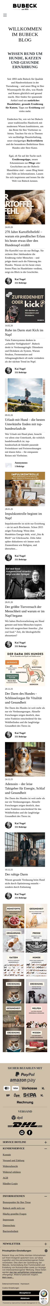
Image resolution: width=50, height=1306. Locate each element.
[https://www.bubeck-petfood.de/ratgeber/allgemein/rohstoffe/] (13, 916)
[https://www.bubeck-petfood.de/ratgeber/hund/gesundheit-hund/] (13, 1015)
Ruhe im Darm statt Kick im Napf (24, 332)
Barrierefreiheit (10, 1231)
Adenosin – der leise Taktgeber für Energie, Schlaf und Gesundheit (25, 788)
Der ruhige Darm (16, 874)
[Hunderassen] (36, 965)
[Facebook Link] (29, 1132)
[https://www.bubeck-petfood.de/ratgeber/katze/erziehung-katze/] (13, 991)
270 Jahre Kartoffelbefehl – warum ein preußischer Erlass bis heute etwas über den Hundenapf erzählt (25, 238)
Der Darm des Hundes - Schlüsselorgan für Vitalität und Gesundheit (23, 698)
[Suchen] (27, 15)
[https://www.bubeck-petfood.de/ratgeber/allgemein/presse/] (36, 940)
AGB (5, 1177)
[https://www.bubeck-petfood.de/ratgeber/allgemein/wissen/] (36, 1040)
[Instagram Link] (22, 1132)
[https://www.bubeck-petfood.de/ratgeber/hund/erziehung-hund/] (36, 991)
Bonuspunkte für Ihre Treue (17, 1202)
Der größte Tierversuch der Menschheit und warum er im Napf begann (25, 611)
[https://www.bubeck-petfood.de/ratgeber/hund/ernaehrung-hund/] (13, 940)
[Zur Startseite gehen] (25, 7)
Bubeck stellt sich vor (14, 1208)
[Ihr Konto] (39, 15)
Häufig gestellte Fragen (14, 1213)
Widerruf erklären (12, 1172)
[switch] (43, 1302)
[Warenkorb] (45, 15)
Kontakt (7, 1154)
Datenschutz (9, 1225)
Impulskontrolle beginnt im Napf (23, 516)
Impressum (8, 1219)
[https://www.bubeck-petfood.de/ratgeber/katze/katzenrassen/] (13, 965)
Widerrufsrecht (10, 1166)
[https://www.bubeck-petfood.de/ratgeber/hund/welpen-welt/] (36, 1015)
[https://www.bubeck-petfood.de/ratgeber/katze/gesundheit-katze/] (36, 916)
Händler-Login (10, 1183)
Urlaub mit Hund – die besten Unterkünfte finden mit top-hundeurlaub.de (25, 424)
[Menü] (5, 15)
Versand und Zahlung (13, 1160)
